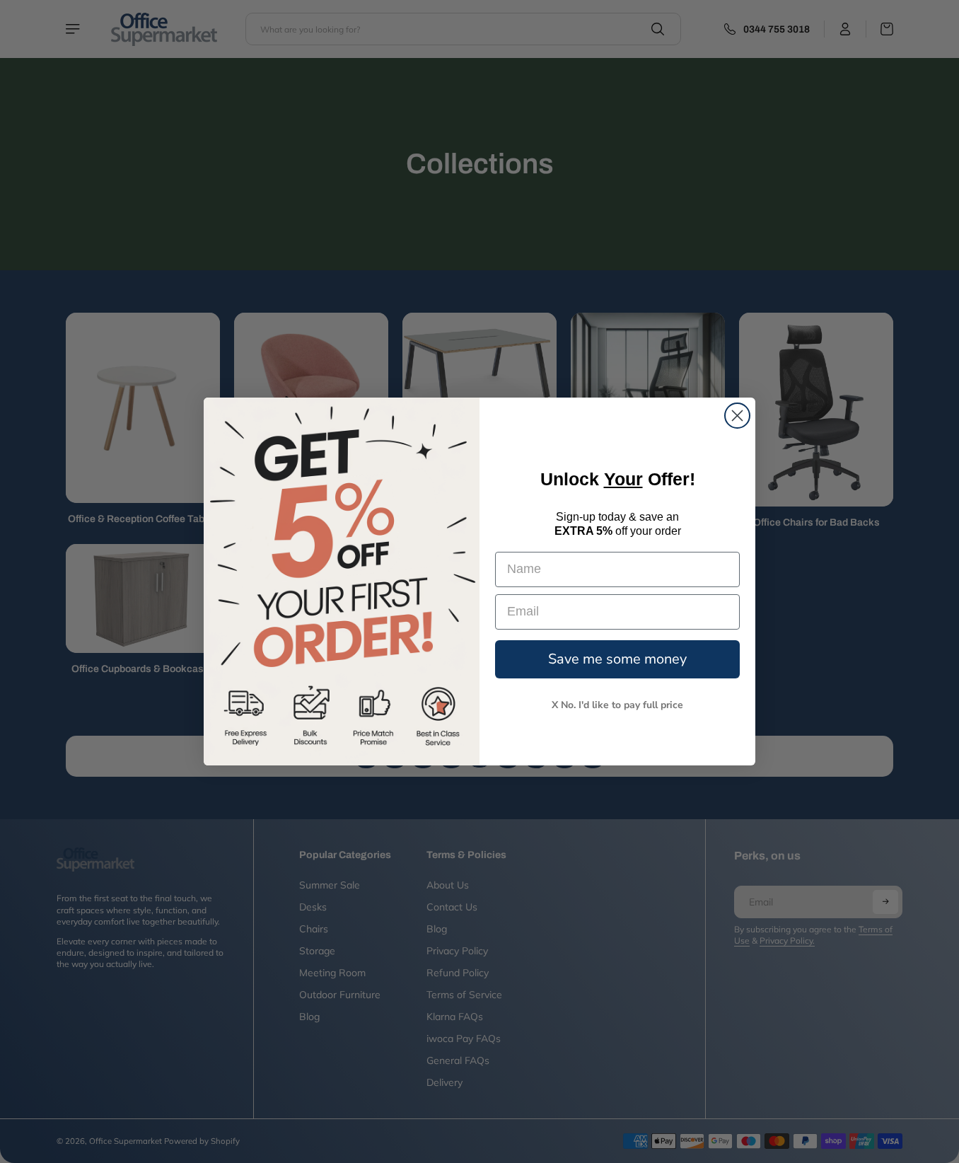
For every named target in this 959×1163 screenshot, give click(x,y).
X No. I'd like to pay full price (617, 705)
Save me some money (617, 659)
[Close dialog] (737, 415)
